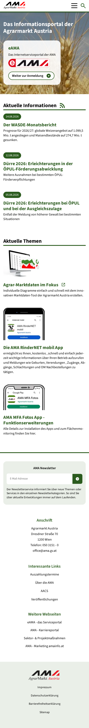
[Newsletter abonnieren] (77, 479)
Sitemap (45, 712)
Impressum (44, 687)
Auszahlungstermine (44, 574)
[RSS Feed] (62, 105)
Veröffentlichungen (44, 599)
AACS (44, 591)
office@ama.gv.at (45, 550)
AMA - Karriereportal (44, 630)
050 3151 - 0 (50, 545)
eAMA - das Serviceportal (44, 622)
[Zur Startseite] (14, 6)
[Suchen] (83, 6)
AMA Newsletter (44, 468)
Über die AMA (44, 582)
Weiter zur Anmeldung (27, 75)
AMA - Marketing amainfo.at (44, 646)
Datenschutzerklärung (44, 696)
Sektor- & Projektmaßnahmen (44, 638)
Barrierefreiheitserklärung (44, 704)
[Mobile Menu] (74, 5)
